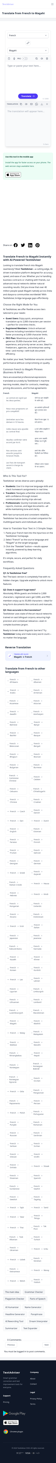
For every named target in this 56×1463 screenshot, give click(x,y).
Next (47, 1345)
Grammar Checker (34, 1292)
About (32, 1378)
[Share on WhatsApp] (37, 104)
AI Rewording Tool (14, 1321)
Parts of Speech (37, 1298)
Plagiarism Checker (14, 1298)
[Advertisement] (28, 209)
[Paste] (9, 58)
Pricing (6, 1402)
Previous (11, 1345)
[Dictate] (14, 58)
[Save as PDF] (42, 104)
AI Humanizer (12, 1307)
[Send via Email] (31, 104)
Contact (33, 1384)
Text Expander (30, 1328)
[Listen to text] (42, 58)
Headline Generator (15, 1314)
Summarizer (11, 1328)
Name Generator (33, 1307)
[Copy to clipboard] (37, 58)
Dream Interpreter (38, 1321)
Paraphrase (36, 1314)
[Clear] (47, 58)
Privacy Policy (36, 1398)
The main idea (12, 1292)
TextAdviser (11, 1372)
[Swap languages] (28, 43)
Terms (32, 1404)
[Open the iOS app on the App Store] (13, 174)
